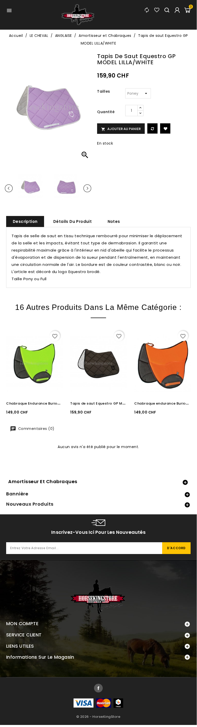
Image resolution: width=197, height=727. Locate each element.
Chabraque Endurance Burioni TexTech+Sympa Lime (53, 403)
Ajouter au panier (121, 128)
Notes (114, 221)
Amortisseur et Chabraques (42, 481)
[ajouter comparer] (152, 128)
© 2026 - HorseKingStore (98, 716)
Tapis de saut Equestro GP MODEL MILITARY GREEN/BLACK (122, 403)
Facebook (98, 688)
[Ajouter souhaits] (165, 128)
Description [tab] (25, 221)
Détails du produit (72, 221)
